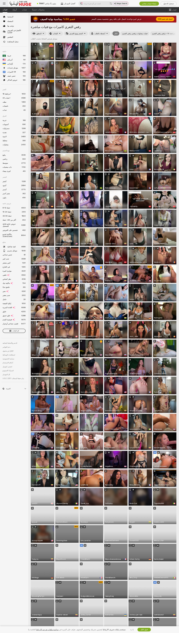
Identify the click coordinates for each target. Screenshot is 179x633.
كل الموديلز (6, 374)
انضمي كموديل (7, 367)
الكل (116, 34)
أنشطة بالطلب (99, 34)
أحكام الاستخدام (8, 363)
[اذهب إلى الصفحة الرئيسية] (21, 3)
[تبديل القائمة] (4, 3)
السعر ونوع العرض (76, 34)
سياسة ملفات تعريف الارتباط (47, 630)
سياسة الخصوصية (8, 359)
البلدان (55, 34)
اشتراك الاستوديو (8, 371)
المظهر (39, 34)
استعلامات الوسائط (9, 355)
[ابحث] (111, 3)
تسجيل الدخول (168, 4)
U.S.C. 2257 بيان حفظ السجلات (13, 378)
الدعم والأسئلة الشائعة (10, 343)
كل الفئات (15, 331)
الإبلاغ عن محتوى (8, 351)
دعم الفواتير (6, 347)
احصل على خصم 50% (165, 19)
